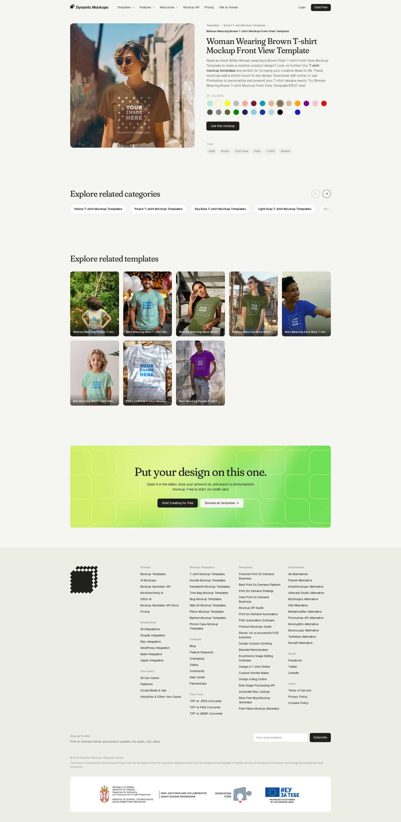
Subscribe (320, 737)
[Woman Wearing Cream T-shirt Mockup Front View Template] (218, 103)
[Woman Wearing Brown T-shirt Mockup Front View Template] (280, 103)
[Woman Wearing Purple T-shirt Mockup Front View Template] (306, 103)
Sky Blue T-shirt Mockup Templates (220, 209)
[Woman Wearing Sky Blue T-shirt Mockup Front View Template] (253, 112)
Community (197, 671)
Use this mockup (223, 126)
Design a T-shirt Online (254, 667)
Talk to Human (228, 7)
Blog (193, 646)
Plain (257, 151)
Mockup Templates (153, 574)
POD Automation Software (256, 620)
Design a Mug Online (253, 679)
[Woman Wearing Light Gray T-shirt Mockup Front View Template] (236, 103)
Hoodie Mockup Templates (208, 580)
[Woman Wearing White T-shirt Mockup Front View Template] (288, 112)
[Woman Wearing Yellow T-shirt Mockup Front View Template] (227, 103)
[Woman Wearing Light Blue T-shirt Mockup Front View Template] (271, 112)
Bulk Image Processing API (257, 685)
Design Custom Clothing (255, 643)
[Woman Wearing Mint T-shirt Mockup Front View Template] (209, 103)
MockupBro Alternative (303, 624)
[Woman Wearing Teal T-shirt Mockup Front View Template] (262, 103)
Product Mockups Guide (255, 626)
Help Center (197, 677)
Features (145, 7)
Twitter (292, 667)
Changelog (197, 658)
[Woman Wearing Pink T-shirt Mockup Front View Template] (315, 103)
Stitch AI (145, 599)
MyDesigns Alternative (303, 599)
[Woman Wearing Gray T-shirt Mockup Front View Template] (218, 112)
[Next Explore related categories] (326, 194)
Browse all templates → (222, 503)
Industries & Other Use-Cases (160, 697)
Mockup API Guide (251, 608)
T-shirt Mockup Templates (207, 574)
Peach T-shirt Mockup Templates (159, 209)
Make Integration (151, 654)
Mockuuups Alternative (303, 630)
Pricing (209, 7)
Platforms (146, 684)
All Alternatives (298, 574)
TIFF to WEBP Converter (206, 713)
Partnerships (198, 683)
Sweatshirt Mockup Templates (210, 586)
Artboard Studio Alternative (306, 593)
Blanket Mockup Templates (208, 618)
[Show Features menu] (154, 7)
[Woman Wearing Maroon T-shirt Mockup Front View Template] (253, 103)
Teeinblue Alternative (302, 636)
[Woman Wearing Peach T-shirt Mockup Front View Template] (245, 103)
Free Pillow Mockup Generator (259, 708)
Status (194, 665)
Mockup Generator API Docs (159, 605)
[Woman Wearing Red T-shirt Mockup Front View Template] (323, 103)
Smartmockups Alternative (305, 586)
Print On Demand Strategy (256, 591)
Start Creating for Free (177, 503)
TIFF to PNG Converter (205, 707)
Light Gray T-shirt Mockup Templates (284, 209)
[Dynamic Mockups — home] (89, 7)
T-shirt (270, 151)
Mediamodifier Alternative (305, 611)
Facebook (295, 660)
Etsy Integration (150, 642)
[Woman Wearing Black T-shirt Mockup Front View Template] (280, 112)
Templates (124, 7)
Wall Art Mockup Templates (208, 605)
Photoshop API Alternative (306, 618)
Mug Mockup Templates (206, 599)
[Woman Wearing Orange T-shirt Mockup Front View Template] (297, 103)
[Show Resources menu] (177, 7)
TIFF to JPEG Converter (206, 701)
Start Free (320, 7)
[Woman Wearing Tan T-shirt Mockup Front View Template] (271, 103)
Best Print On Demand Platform (259, 585)
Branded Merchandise (253, 650)
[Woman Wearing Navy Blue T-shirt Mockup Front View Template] (245, 112)
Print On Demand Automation (258, 614)
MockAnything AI (151, 593)
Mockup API (191, 7)
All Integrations (150, 629)
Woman (285, 151)
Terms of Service (299, 690)
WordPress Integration (155, 648)
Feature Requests (201, 652)
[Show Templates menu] (133, 7)
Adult (212, 151)
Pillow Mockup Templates (207, 611)
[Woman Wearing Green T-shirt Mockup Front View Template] (236, 112)
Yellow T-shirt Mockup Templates (98, 209)
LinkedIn (293, 673)
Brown (225, 151)
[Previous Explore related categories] (316, 194)
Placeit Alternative (300, 580)
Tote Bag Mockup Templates (209, 593)
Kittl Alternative (298, 605)
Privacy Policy (298, 697)
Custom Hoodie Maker (254, 673)
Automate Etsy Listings (254, 692)
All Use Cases (149, 678)
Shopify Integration (152, 635)
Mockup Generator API (155, 586)
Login (302, 7)
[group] (200, 209)
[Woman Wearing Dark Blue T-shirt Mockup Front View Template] (262, 112)
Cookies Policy (298, 703)
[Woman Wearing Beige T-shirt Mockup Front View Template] (288, 103)
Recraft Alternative (300, 643)
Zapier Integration (152, 660)
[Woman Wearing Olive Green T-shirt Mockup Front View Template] (227, 112)
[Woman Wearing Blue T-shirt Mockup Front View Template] (297, 112)
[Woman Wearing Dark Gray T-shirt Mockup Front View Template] (209, 112)
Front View (241, 151)
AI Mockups (148, 580)
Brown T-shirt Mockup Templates (244, 25)
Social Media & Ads (153, 690)
